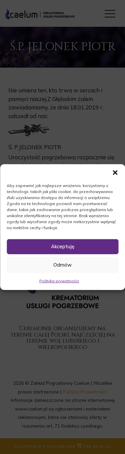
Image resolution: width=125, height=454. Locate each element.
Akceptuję (62, 246)
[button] (115, 172)
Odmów (62, 265)
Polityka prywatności (59, 280)
